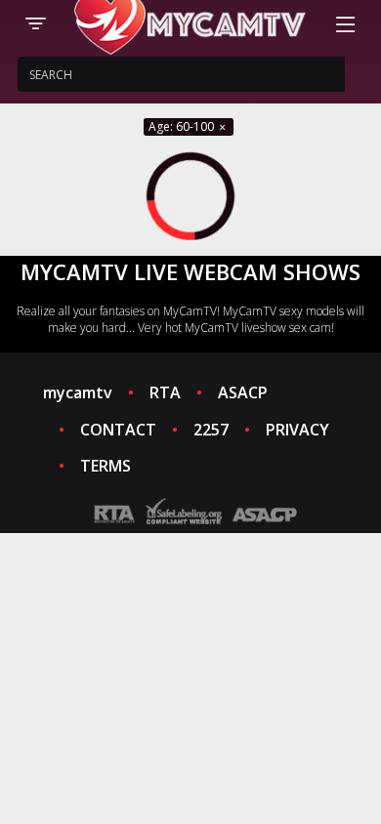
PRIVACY (297, 429)
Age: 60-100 (182, 126)
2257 (211, 429)
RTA (165, 392)
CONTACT (118, 429)
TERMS (105, 465)
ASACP (243, 392)
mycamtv (77, 392)
